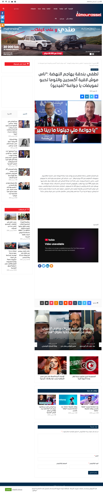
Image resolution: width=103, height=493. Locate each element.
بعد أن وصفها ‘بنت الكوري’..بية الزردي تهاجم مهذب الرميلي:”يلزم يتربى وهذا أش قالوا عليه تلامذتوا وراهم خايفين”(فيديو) (11, 157)
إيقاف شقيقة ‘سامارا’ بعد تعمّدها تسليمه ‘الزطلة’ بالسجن (69, 408)
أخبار (66, 8)
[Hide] (1, 29)
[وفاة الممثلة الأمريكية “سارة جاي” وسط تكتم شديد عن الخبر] (24, 142)
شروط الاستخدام (54, 488)
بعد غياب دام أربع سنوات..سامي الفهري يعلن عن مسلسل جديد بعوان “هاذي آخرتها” (68, 332)
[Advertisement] (68, 160)
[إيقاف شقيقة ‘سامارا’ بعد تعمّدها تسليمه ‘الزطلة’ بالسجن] (68, 400)
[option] (68, 330)
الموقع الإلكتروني (61, 463)
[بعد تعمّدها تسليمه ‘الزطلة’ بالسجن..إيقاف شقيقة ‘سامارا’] (89, 400)
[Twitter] (43, 266)
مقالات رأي (69, 18)
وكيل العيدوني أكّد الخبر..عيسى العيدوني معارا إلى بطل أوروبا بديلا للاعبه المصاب (11, 173)
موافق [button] (8, 489)
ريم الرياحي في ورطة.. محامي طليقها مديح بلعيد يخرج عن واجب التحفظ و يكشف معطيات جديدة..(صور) (11, 128)
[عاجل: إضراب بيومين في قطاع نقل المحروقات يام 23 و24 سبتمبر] (24, 246)
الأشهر (25, 114)
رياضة (43, 8)
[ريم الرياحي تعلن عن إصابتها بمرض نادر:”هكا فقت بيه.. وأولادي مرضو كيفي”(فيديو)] (47, 400)
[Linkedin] (47, 266)
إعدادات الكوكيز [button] (17, 489)
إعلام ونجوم (87, 63)
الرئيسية (70, 8)
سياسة (61, 8)
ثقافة (48, 8)
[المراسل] (88, 14)
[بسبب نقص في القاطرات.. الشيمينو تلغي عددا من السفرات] (10, 216)
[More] (51, 266)
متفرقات (33, 8)
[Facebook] (39, 266)
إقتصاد (55, 8)
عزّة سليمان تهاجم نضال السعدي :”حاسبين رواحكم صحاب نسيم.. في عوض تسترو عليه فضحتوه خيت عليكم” (11, 189)
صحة (39, 8)
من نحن (62, 18)
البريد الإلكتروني (93, 463)
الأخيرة (9, 114)
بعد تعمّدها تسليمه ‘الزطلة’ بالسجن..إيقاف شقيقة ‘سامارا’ (89, 408)
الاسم (96, 456)
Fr (56, 18)
